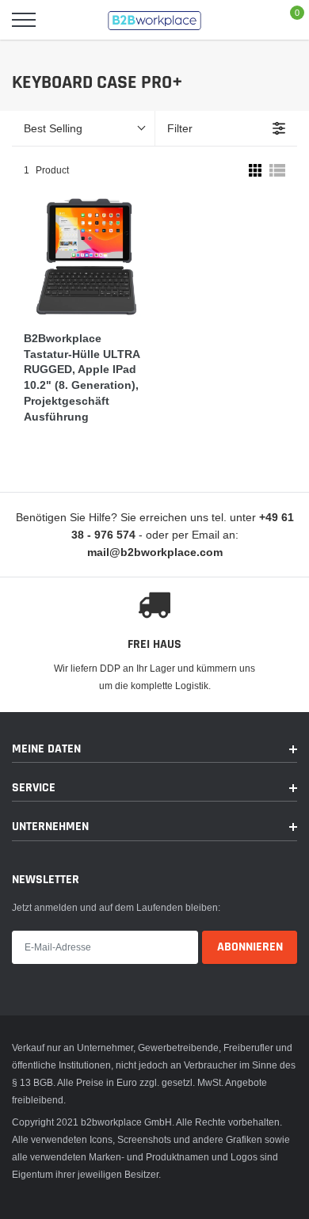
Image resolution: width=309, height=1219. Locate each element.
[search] (63, 20)
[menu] (24, 20)
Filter (180, 128)
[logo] (154, 20)
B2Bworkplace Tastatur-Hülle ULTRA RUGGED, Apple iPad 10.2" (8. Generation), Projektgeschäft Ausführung (81, 377)
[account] (250, 19)
